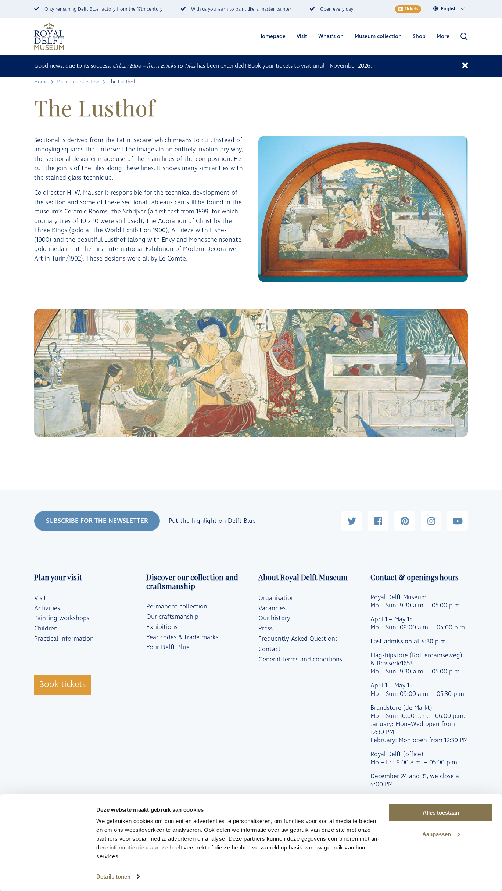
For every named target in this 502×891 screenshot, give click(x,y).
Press (265, 628)
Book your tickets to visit (279, 66)
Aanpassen (436, 834)
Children (46, 628)
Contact (269, 649)
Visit (302, 36)
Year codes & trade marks (182, 637)
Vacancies (272, 608)
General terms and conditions (300, 659)
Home (41, 82)
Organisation (276, 598)
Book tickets (62, 684)
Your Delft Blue (168, 647)
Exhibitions (162, 627)
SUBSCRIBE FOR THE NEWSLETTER (97, 520)
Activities (47, 608)
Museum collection (378, 36)
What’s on (331, 36)
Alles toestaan (441, 812)
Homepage (272, 36)
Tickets (411, 9)
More (443, 36)
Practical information (64, 639)
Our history (274, 618)
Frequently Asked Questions (298, 639)
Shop (419, 36)
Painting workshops (61, 618)
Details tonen (113, 876)
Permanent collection (176, 606)
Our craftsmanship (172, 616)
